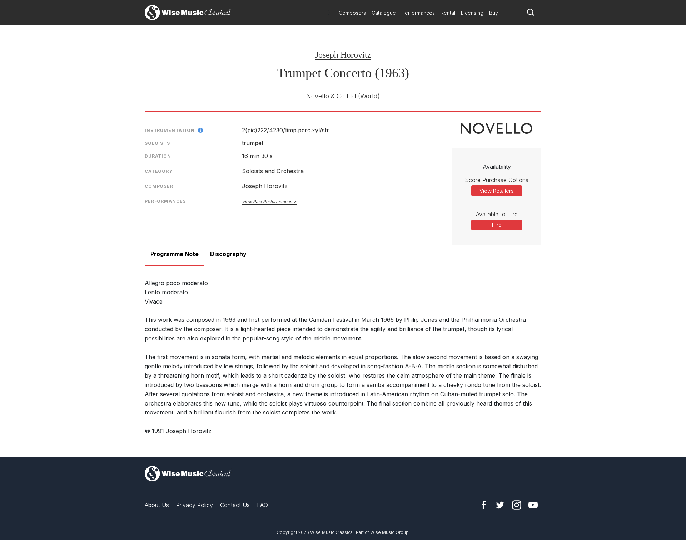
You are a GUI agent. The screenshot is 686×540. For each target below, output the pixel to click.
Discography (228, 253)
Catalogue (384, 13)
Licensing (472, 13)
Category (159, 171)
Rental (448, 13)
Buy (493, 13)
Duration (158, 156)
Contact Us (235, 505)
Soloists (157, 143)
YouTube (533, 505)
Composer (159, 186)
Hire (497, 224)
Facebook (483, 505)
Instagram (516, 505)
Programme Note (174, 253)
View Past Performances (267, 201)
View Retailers (496, 190)
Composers (352, 13)
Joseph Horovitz (343, 54)
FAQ (262, 505)
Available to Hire (497, 214)
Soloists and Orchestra (273, 171)
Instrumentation (170, 130)
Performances (418, 13)
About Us (157, 505)
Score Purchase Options (496, 179)
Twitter (500, 505)
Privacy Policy (194, 505)
